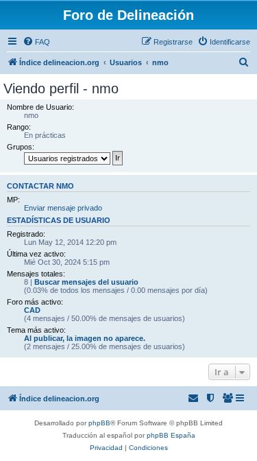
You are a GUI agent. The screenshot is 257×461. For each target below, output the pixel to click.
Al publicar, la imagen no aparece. (84, 338)
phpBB (99, 423)
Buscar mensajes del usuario (86, 282)
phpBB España (171, 435)
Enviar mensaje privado (63, 208)
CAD (32, 310)
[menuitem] (36, 42)
